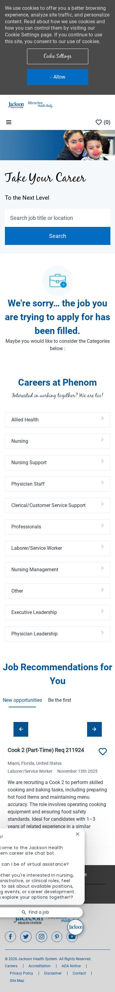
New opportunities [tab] (22, 700)
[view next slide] (94, 729)
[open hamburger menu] (9, 122)
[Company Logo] (30, 104)
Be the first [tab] (59, 700)
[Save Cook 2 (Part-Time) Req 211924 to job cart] (103, 752)
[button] (57, 56)
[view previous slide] (20, 729)
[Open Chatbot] (75, 927)
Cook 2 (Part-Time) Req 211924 (46, 750)
